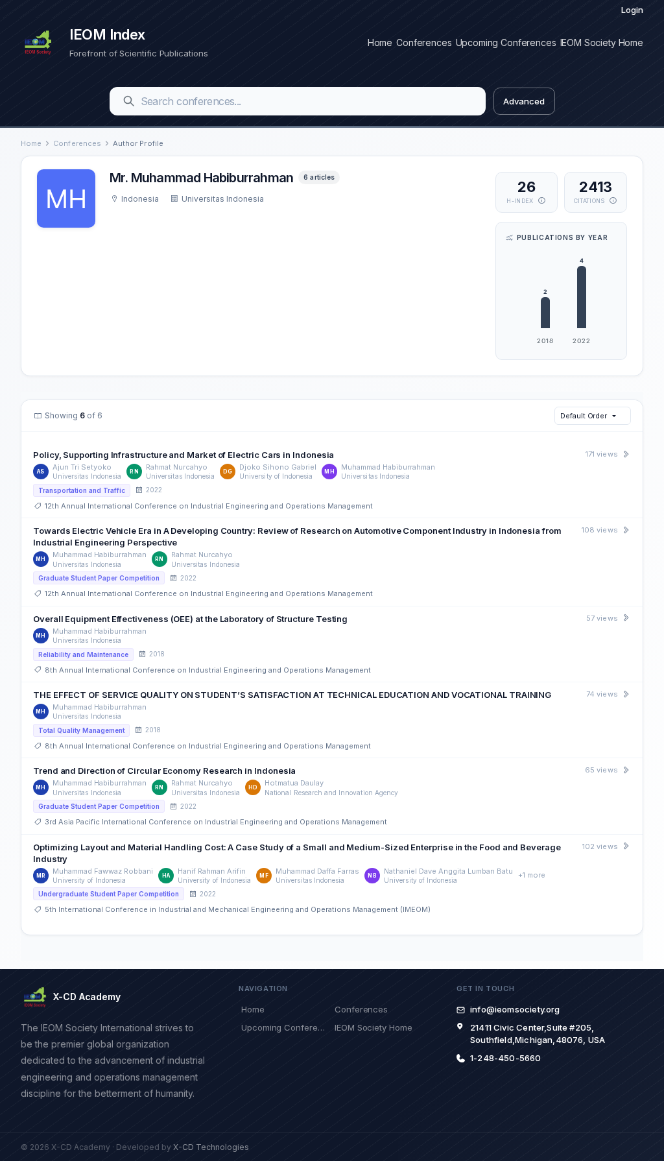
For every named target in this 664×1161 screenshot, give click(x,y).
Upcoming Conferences (506, 42)
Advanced (523, 101)
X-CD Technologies (211, 1147)
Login (632, 10)
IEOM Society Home (601, 42)
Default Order (583, 415)
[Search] (129, 101)
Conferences (423, 42)
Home (380, 42)
